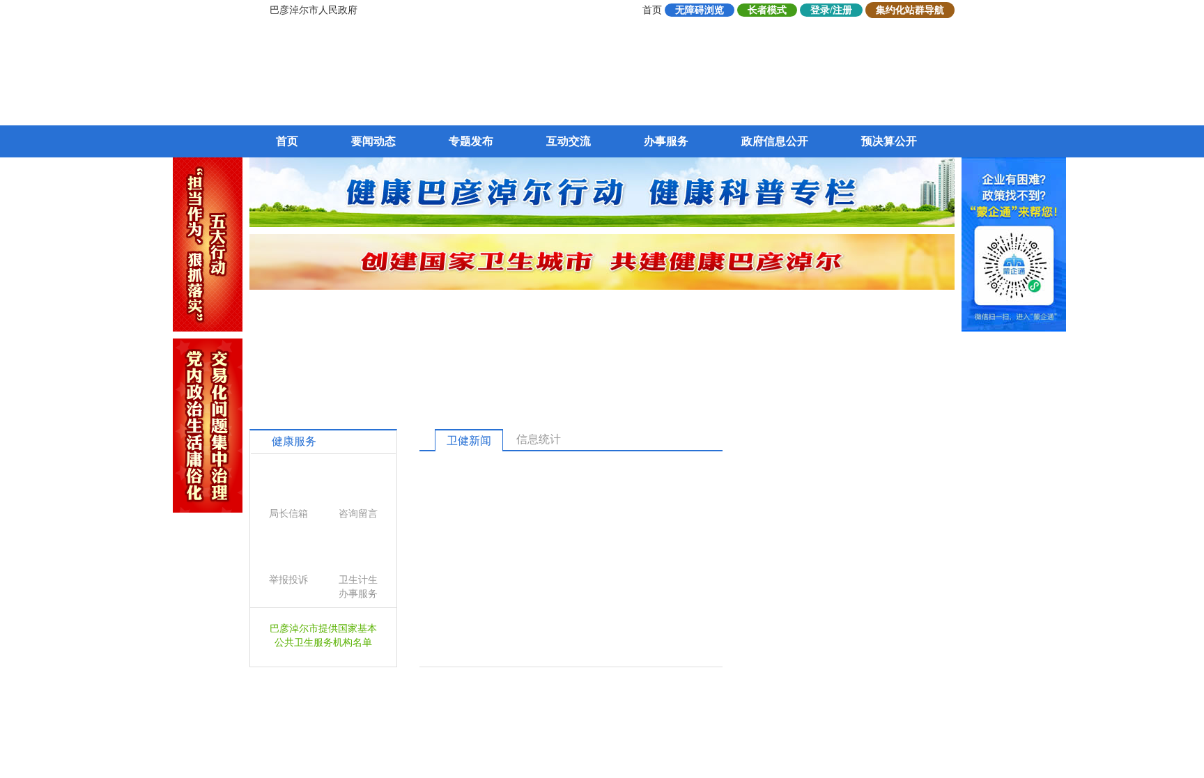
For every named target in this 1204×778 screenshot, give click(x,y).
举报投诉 (288, 580)
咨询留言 (358, 513)
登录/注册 (831, 10)
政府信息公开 (774, 141)
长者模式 (767, 10)
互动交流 (568, 141)
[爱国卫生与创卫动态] (602, 286)
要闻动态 (373, 141)
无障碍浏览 (699, 10)
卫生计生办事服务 (358, 587)
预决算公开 (889, 141)
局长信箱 (288, 513)
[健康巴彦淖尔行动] (602, 223)
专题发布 (471, 141)
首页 (652, 10)
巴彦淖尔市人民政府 (313, 10)
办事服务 (666, 141)
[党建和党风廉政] (207, 509)
